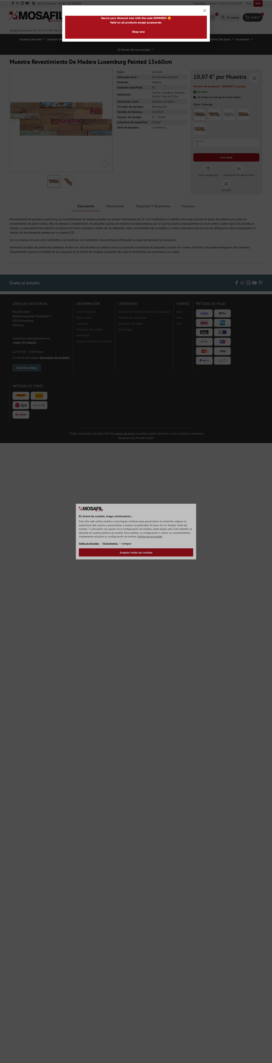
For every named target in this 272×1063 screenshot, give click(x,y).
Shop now (138, 31)
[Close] (204, 10)
